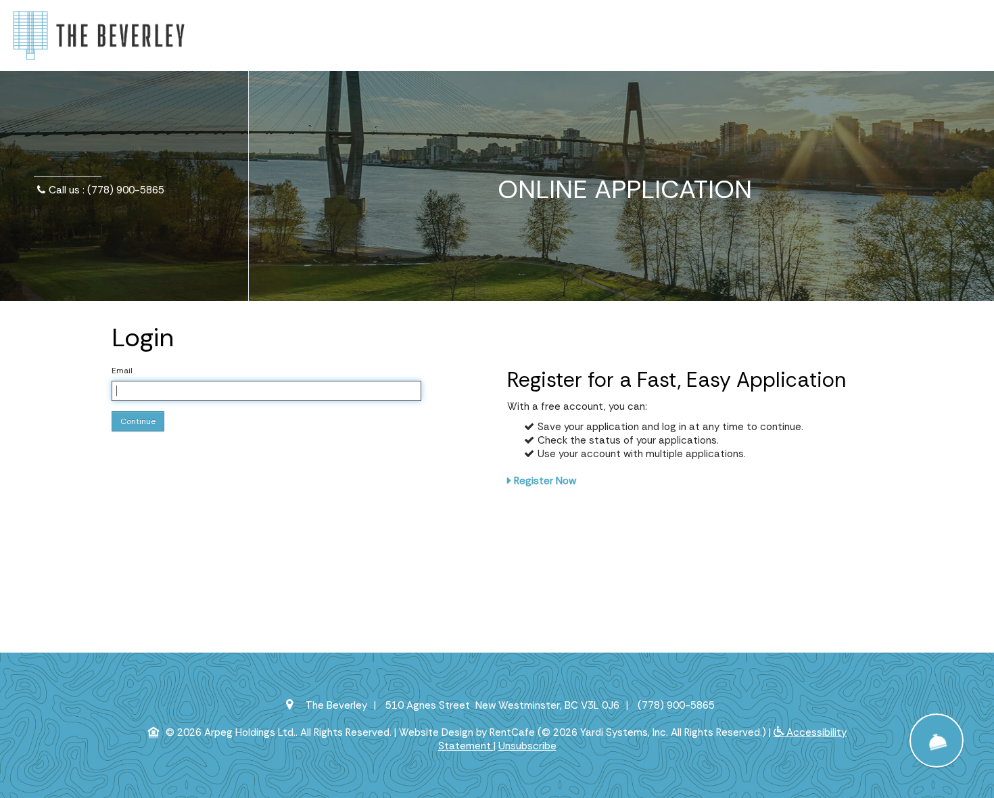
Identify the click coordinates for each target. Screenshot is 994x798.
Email (122, 370)
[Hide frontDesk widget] (936, 740)
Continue (138, 421)
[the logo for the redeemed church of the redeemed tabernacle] (99, 34)
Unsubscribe (527, 746)
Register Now (545, 481)
